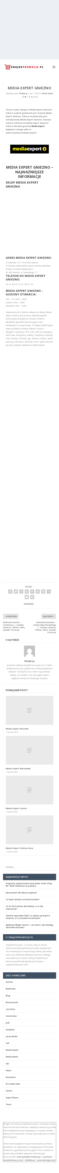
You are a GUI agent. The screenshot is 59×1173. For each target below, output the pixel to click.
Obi (7, 1063)
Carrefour (10, 1009)
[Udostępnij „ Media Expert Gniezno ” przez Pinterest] (32, 591)
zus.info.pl (47, 1156)
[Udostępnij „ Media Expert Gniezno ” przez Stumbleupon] (48, 591)
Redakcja (23, 93)
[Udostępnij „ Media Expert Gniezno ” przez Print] (32, 597)
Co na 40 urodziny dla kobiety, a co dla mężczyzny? (24, 907)
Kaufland (10, 1029)
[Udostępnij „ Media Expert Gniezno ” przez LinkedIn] (37, 591)
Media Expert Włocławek (18, 768)
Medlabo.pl (30, 1160)
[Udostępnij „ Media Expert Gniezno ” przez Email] (27, 597)
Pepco (8, 1070)
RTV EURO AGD (13, 1084)
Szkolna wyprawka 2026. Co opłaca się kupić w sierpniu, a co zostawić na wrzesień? (28, 916)
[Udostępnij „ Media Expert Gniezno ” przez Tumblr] (27, 591)
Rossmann (11, 1077)
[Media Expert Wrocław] (29, 710)
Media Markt (12, 1056)
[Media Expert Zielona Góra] (29, 829)
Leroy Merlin (12, 1036)
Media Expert (47, 93)
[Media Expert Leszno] (29, 790)
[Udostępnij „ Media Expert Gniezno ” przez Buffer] (43, 591)
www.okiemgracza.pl (46, 1160)
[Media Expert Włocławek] (29, 750)
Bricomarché (12, 1002)
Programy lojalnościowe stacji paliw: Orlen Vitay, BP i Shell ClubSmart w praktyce (29, 884)
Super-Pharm (12, 1097)
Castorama (11, 1016)
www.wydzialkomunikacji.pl (28, 1156)
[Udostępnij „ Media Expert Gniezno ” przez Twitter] (16, 591)
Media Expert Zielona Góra (19, 848)
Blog (8, 995)
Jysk (8, 1022)
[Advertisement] (29, 29)
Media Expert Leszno (16, 808)
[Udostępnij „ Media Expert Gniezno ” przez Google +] (21, 591)
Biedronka (11, 988)
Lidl (7, 1043)
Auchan (9, 982)
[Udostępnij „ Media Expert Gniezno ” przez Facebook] (10, 591)
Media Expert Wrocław (17, 728)
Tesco (8, 1104)
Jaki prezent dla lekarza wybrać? (21, 892)
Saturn (9, 1090)
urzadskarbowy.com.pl (13, 1160)
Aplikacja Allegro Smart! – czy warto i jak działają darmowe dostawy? (29, 926)
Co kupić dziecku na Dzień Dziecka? (23, 899)
